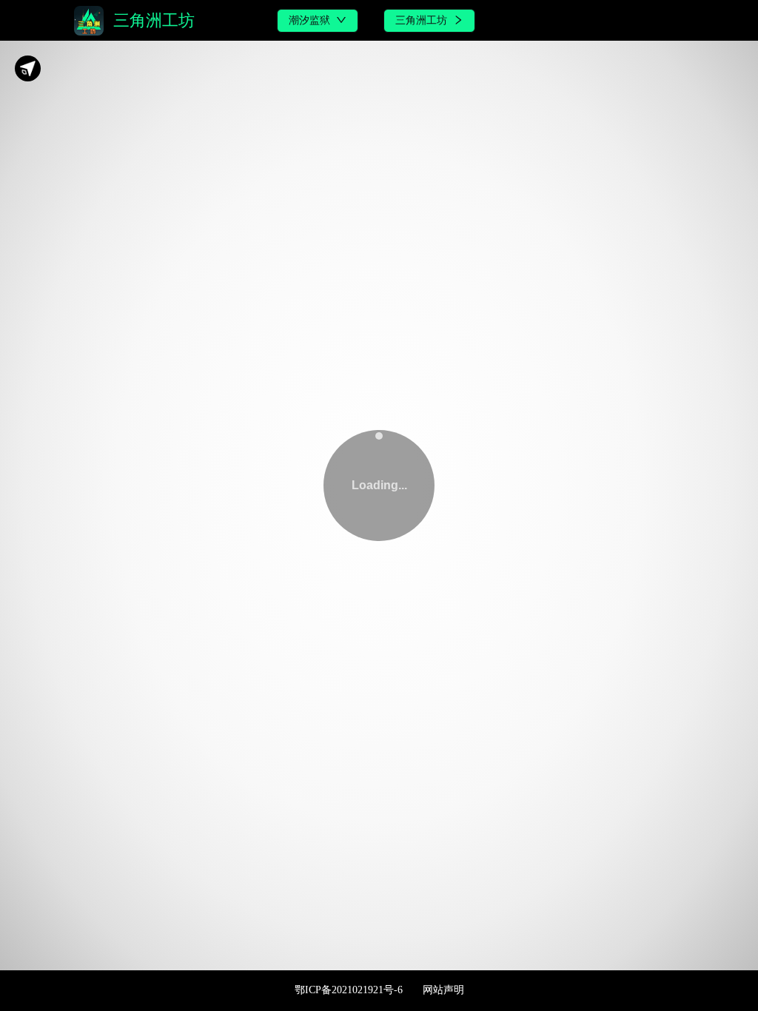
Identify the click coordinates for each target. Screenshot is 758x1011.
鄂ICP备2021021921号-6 (349, 989)
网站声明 (443, 989)
